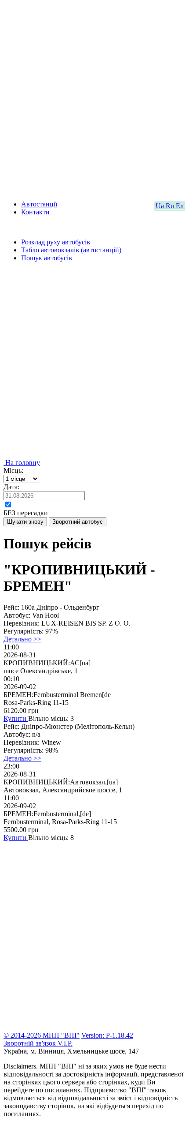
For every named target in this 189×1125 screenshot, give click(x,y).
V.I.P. (65, 1043)
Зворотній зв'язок (31, 1043)
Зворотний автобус (77, 521)
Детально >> (22, 639)
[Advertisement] (94, 98)
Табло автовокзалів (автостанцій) (71, 250)
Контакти (35, 212)
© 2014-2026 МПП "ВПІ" (42, 1035)
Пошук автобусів (46, 258)
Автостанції (39, 204)
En (180, 206)
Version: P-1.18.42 (107, 1035)
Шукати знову (25, 521)
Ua (161, 206)
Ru (171, 206)
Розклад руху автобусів (55, 242)
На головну (22, 462)
